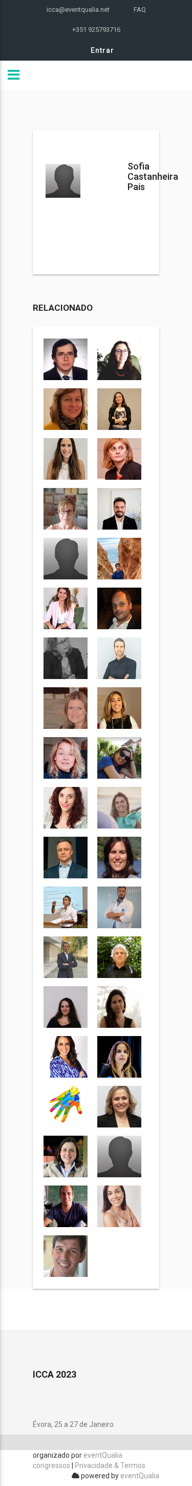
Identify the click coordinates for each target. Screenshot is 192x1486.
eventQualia (139, 1476)
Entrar (102, 50)
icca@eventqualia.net (78, 9)
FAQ (140, 9)
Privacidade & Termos (110, 1465)
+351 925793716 (96, 29)
